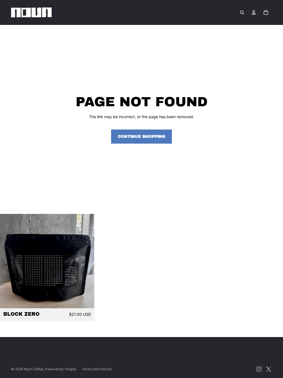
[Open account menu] (254, 12)
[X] (268, 369)
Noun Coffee (33, 369)
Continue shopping (141, 136)
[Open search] (242, 12)
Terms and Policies (97, 369)
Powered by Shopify (61, 369)
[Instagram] (259, 369)
